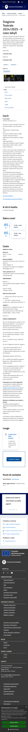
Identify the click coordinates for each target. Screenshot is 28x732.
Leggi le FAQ (7, 689)
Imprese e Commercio (9, 610)
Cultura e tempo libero (9, 607)
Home (3, 13)
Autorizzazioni (7, 635)
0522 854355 (15, 479)
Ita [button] (22, 2)
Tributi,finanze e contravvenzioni (12, 627)
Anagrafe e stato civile (9, 605)
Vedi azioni (13, 65)
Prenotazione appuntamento (11, 684)
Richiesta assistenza (9, 691)
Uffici (5, 585)
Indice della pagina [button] (10, 87)
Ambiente (6, 630)
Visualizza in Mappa (14, 459)
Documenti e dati (8, 595)
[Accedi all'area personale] (18, 2)
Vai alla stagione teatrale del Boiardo (12, 199)
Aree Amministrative (9, 583)
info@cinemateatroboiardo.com (11, 388)
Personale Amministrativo (10, 592)
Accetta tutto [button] (14, 722)
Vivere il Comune (12, 13)
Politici (5, 590)
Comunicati (7, 645)
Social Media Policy (9, 694)
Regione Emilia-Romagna (9, 2)
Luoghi (5, 654)
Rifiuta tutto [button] (14, 726)
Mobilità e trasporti (9, 615)
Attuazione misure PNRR (10, 597)
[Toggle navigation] (3, 7)
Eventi (20, 13)
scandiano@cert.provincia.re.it (12, 675)
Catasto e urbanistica (9, 612)
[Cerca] (25, 7)
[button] (14, 729)
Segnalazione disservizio (10, 686)
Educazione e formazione (10, 625)
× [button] (26, 707)
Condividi (5, 65)
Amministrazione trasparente (11, 701)
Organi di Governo (8, 580)
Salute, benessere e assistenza (12, 632)
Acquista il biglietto (8, 196)
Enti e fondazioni (8, 587)
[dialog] (14, 718)
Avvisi (5, 647)
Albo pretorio (7, 704)
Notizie (5, 643)
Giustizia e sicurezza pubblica (11, 622)
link (6, 719)
